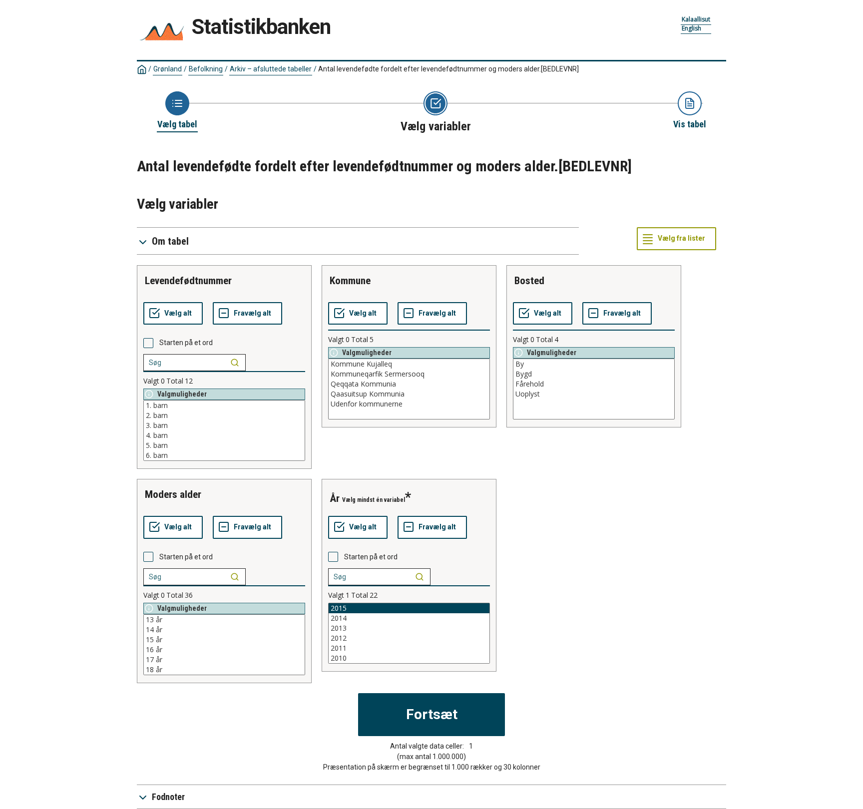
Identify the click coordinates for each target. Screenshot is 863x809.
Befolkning (206, 69)
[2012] (409, 638)
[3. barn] (224, 425)
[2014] (409, 618)
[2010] (409, 658)
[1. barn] (224, 405)
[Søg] (235, 362)
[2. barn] (224, 415)
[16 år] (224, 650)
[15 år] (224, 640)
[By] (593, 364)
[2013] (409, 628)
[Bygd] (593, 374)
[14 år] (224, 630)
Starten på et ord (186, 343)
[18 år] (224, 670)
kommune (350, 281)
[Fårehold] (593, 384)
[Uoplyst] (593, 394)
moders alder (173, 494)
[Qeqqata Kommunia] (409, 384)
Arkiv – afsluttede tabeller (271, 69)
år (335, 498)
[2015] (409, 608)
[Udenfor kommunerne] (409, 404)
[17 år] (224, 660)
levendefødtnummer (188, 281)
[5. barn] (224, 445)
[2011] (409, 648)
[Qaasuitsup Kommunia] (409, 394)
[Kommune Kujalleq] (409, 364)
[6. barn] (224, 455)
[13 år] (224, 620)
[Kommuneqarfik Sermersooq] (409, 374)
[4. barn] (224, 435)
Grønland (167, 69)
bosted (529, 281)
